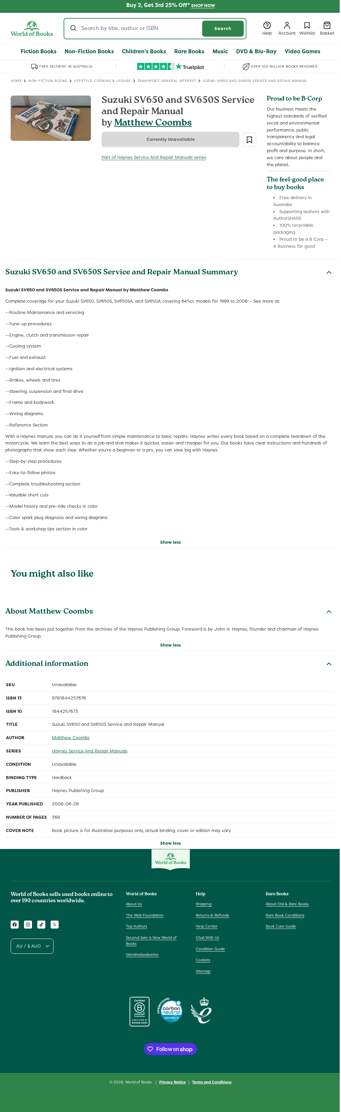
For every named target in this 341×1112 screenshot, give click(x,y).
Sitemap (203, 971)
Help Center (206, 926)
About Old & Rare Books (287, 904)
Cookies (203, 960)
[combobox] (155, 28)
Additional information (46, 664)
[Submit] (74, 28)
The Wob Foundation (145, 915)
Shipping (203, 904)
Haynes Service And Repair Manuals (90, 750)
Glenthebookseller (142, 955)
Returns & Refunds (212, 915)
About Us (134, 904)
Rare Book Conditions (285, 915)
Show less (170, 542)
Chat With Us (207, 938)
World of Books (139, 1082)
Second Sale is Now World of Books (151, 941)
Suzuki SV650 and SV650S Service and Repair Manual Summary (121, 273)
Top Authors (136, 926)
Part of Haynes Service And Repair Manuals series (154, 157)
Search (222, 28)
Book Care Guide (281, 926)
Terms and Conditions (211, 1082)
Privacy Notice (172, 1082)
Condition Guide (210, 949)
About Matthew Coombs (49, 612)
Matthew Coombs (153, 124)
